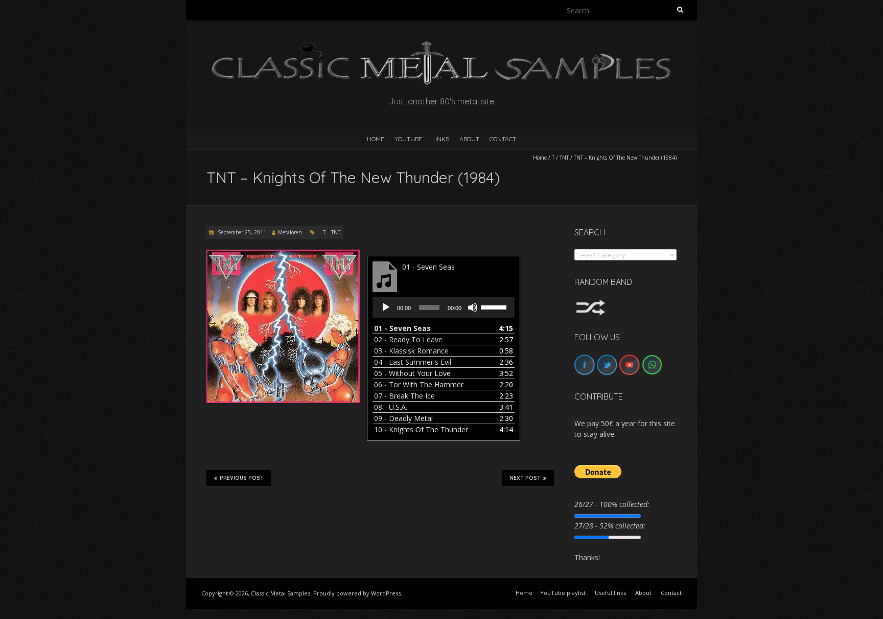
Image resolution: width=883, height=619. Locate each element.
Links (440, 139)
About (469, 139)
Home (540, 157)
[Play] (386, 307)
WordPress (386, 593)
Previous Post (242, 478)
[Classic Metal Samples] (441, 46)
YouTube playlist (563, 592)
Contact (503, 139)
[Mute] (473, 307)
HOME (375, 139)
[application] (444, 307)
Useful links (610, 592)
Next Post (525, 478)
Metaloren (290, 232)
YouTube (408, 139)
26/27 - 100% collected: (611, 504)
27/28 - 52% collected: (609, 525)
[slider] (495, 306)
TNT (564, 157)
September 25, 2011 (241, 232)
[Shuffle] (590, 304)
